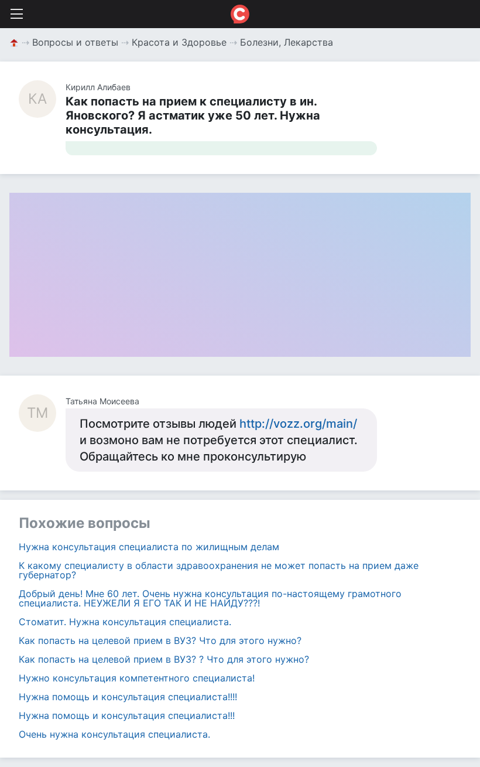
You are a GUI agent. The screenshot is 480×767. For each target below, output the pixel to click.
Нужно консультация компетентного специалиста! (137, 678)
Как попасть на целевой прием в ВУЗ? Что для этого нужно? (160, 640)
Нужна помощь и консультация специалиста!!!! (128, 697)
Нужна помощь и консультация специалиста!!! (127, 715)
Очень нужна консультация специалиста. (114, 734)
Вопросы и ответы (75, 42)
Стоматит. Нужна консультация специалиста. (125, 622)
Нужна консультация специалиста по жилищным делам (149, 547)
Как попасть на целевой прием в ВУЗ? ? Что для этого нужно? (164, 659)
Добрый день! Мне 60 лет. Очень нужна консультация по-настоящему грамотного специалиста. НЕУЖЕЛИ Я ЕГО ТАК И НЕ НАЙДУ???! (210, 598)
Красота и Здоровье (179, 42)
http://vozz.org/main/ (298, 424)
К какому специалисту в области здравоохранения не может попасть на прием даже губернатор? (219, 570)
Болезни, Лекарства (286, 42)
